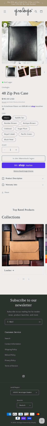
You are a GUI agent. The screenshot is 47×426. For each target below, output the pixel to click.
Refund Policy (10, 355)
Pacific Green (26, 134)
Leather (7, 270)
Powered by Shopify (29, 422)
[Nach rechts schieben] (44, 72)
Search (7, 339)
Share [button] (7, 192)
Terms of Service (11, 366)
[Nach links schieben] (2, 72)
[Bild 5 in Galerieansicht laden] (35, 71)
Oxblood (8, 129)
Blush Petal (8, 140)
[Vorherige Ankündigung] (4, 3)
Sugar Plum (22, 129)
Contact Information (13, 344)
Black (6, 118)
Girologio (20, 422)
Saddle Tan (19, 118)
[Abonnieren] (39, 322)
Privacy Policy (10, 360)
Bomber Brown (10, 123)
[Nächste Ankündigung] (42, 3)
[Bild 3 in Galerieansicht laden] (23, 71)
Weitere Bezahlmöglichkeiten (23, 171)
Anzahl (4, 145)
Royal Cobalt (9, 134)
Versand (4, 102)
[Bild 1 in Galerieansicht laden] (11, 71)
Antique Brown (29, 123)
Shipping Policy (11, 350)
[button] (4, 11)
